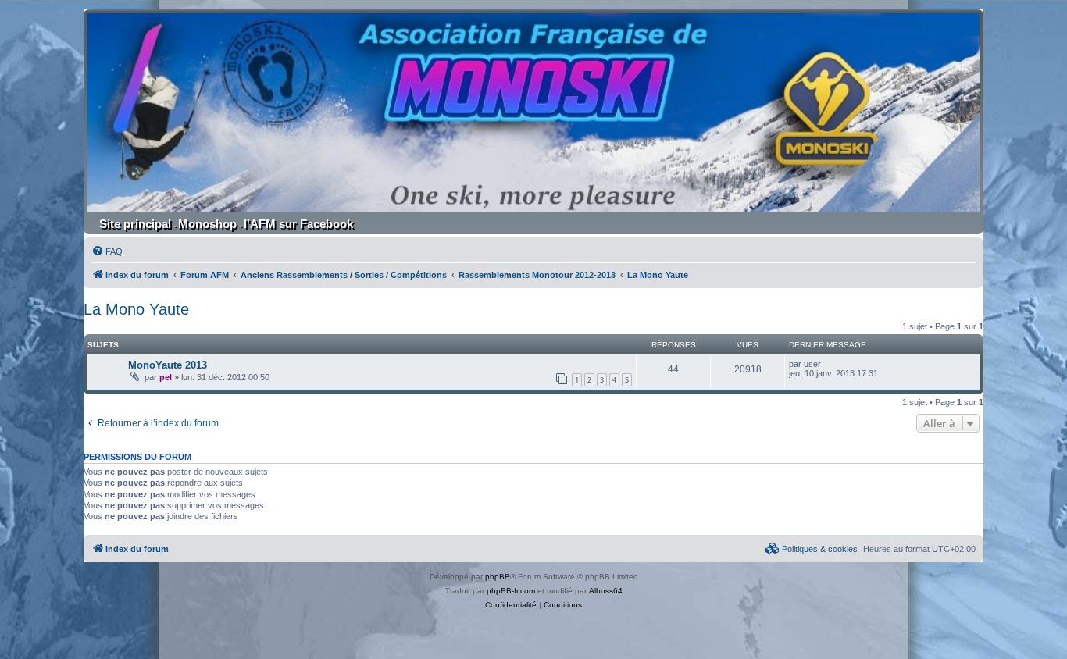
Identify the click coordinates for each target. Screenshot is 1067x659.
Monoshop (207, 223)
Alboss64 (606, 590)
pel (165, 377)
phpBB (497, 576)
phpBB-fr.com (511, 590)
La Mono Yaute (136, 309)
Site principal (135, 223)
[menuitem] (107, 251)
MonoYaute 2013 (167, 365)
